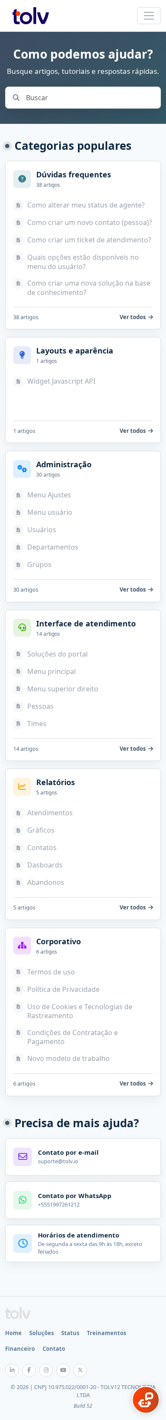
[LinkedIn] (12, 1370)
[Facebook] (29, 1370)
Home (13, 1333)
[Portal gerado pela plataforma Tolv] (18, 1313)
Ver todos (133, 317)
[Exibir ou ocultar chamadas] (146, 1400)
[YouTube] (63, 1370)
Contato (54, 1349)
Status (70, 1333)
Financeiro (20, 1349)
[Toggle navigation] (149, 15)
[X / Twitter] (80, 1370)
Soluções (41, 1333)
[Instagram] (46, 1370)
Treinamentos (106, 1333)
